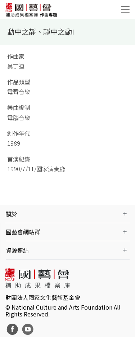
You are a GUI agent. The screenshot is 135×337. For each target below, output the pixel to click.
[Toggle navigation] (125, 9)
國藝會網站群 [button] (23, 231)
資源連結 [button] (17, 250)
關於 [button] (11, 213)
